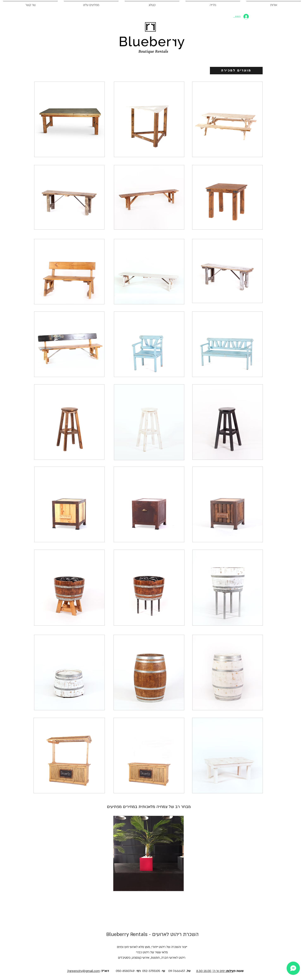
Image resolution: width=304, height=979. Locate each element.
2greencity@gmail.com (83, 971)
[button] (69, 119)
